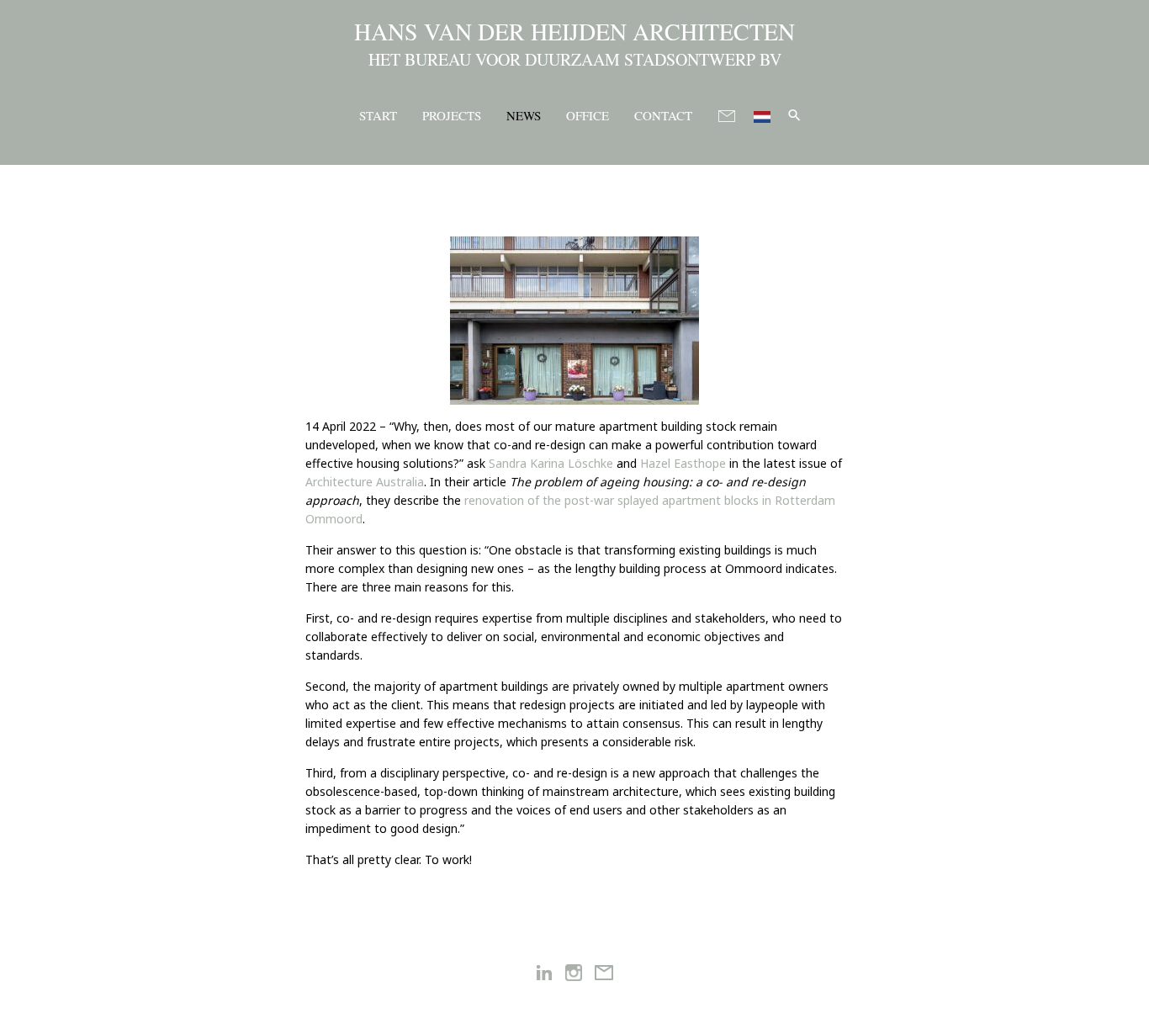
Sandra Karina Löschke (553, 463)
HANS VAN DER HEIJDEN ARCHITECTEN (574, 31)
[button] (794, 115)
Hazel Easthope (683, 463)
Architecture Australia (364, 482)
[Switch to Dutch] (762, 114)
